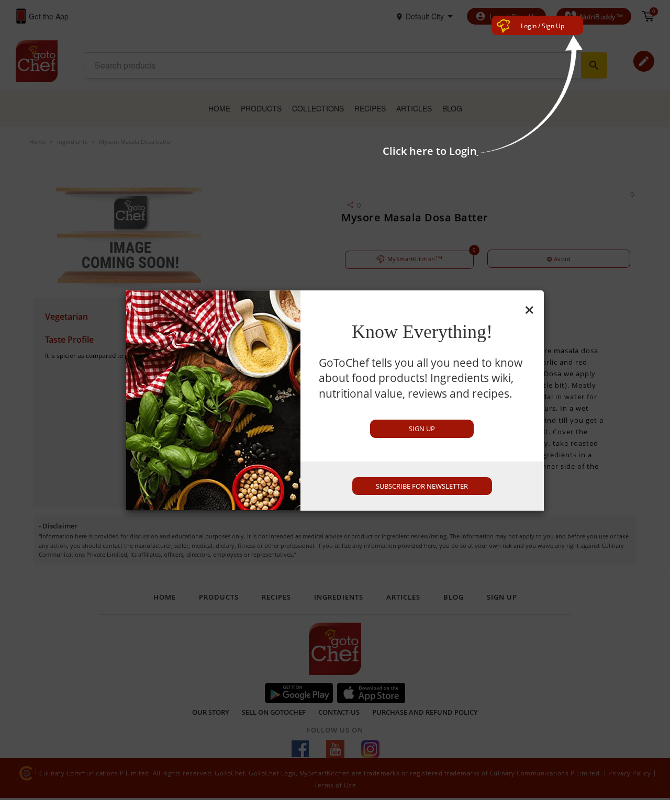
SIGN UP (422, 428)
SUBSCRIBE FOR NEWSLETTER (422, 486)
